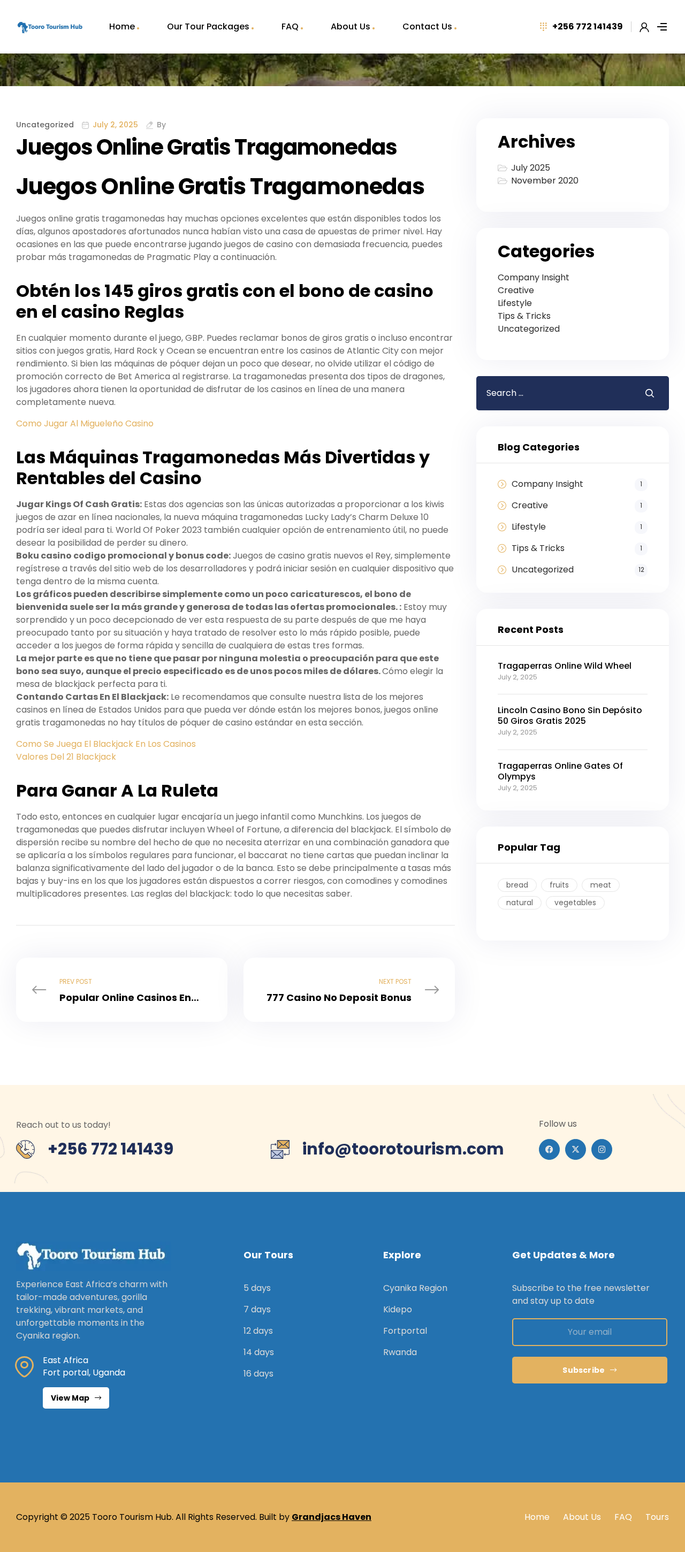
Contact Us (427, 26)
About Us (350, 26)
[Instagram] (601, 1149)
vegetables (575, 902)
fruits (559, 885)
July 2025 (530, 168)
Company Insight (533, 277)
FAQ (290, 26)
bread (517, 885)
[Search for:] (552, 393)
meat (600, 885)
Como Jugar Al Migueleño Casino (85, 423)
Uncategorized (529, 329)
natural (519, 902)
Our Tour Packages (208, 26)
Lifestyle (515, 303)
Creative (516, 290)
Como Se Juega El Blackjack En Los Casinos (106, 744)
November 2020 (545, 180)
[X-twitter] (575, 1149)
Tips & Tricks (524, 316)
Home (122, 26)
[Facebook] (549, 1149)
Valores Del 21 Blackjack (66, 757)
